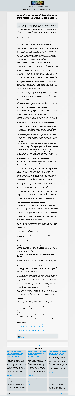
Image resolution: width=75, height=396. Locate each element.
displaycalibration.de (14, 393)
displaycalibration (37, 20)
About (29, 381)
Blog (50, 9)
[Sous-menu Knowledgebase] (47, 9)
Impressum (65, 393)
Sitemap (30, 387)
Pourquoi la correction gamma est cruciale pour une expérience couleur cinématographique (15, 354)
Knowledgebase (43, 9)
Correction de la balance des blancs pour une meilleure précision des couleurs (58, 353)
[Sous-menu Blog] (51, 9)
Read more (9, 375)
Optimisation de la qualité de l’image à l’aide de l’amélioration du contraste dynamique (24, 345)
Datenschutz (61, 393)
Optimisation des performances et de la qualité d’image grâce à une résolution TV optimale (25, 342)
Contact (30, 384)
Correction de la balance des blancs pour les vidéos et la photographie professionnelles (37, 354)
